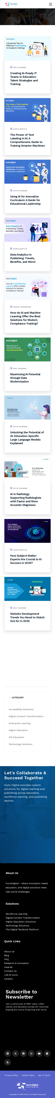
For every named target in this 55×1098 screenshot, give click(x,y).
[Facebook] (23, 1053)
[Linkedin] (7, 1053)
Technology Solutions (20, 744)
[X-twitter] (15, 1053)
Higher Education (18, 730)
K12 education (16, 737)
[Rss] (7, 1062)
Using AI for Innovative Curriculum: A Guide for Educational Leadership (25, 200)
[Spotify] (47, 1053)
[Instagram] (31, 1053)
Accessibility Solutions (21, 709)
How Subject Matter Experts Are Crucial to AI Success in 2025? (25, 559)
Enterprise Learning (19, 723)
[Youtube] (39, 1053)
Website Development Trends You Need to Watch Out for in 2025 (27, 617)
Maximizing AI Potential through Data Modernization (25, 378)
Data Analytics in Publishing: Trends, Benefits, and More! (22, 258)
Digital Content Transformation (26, 716)
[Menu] (50, 4)
